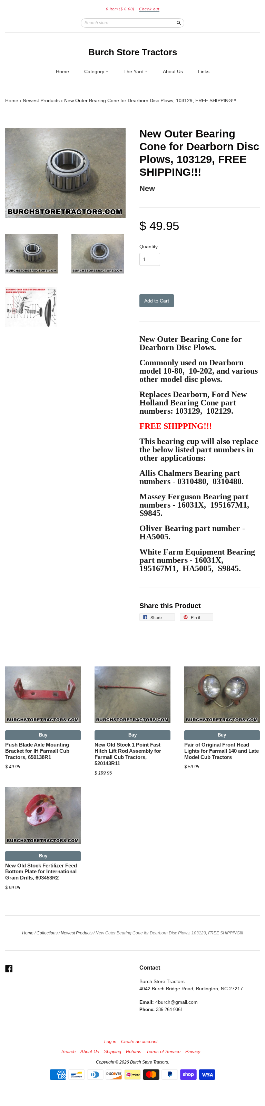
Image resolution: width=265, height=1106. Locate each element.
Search (68, 1051)
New (147, 188)
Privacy (192, 1051)
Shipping (112, 1051)
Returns (133, 1051)
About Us (173, 71)
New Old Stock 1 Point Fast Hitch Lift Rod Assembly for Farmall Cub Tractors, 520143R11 (128, 754)
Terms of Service (163, 1051)
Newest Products (41, 100)
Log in (110, 1041)
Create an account (139, 1041)
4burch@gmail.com (176, 1002)
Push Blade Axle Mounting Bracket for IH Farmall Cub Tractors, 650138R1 (37, 751)
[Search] (179, 23)
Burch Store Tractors (132, 52)
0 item (120, 9)
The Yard (134, 71)
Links (203, 71)
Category (95, 71)
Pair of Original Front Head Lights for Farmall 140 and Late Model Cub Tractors (221, 751)
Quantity (148, 246)
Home (62, 71)
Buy (43, 735)
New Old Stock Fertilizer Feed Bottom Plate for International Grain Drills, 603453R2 (41, 872)
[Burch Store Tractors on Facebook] (9, 968)
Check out (149, 9)
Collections (47, 933)
